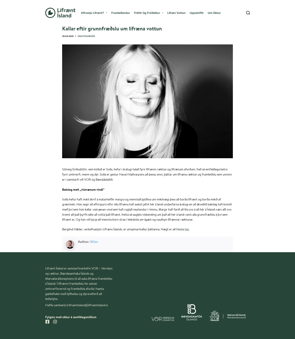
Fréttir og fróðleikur (147, 13)
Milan (94, 241)
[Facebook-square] (47, 322)
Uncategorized (86, 36)
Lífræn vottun (176, 13)
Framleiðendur (120, 13)
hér (187, 229)
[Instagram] (55, 322)
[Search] (248, 13)
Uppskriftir (197, 13)
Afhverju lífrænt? (92, 13)
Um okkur (214, 13)
